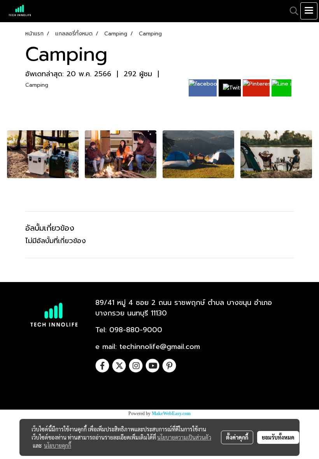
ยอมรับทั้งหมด (278, 437)
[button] (291, 11)
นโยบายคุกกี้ (57, 445)
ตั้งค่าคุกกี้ (237, 437)
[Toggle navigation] (308, 10)
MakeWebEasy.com (171, 413)
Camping (36, 85)
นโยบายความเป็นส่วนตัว (184, 437)
